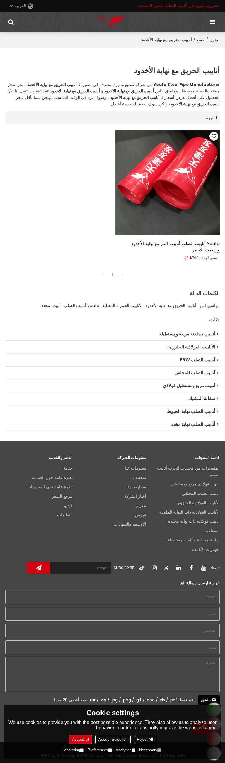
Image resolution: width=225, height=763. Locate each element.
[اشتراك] (38, 568)
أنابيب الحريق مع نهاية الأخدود (171, 305)
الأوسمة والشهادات (130, 524)
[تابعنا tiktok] (142, 568)
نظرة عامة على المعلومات (50, 487)
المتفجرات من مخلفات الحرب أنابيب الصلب (188, 471)
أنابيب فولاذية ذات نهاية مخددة (194, 521)
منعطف (139, 477)
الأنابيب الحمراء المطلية (122, 305)
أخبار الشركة (135, 496)
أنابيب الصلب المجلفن (201, 493)
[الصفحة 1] (102, 274)
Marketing (71, 750)
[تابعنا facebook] (191, 568)
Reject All (145, 739)
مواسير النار (209, 305)
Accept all (80, 739)
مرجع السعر (62, 496)
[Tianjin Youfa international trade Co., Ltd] (111, 22)
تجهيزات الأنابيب (206, 549)
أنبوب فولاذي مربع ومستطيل (195, 484)
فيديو (68, 506)
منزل (213, 40)
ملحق (206, 699)
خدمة (68, 468)
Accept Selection (112, 739)
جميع (201, 40)
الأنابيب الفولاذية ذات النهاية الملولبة (189, 512)
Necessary (148, 750)
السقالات (212, 531)
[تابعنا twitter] (166, 568)
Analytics (124, 750)
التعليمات (65, 515)
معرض (140, 506)
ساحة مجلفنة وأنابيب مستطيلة (193, 540)
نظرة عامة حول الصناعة (52, 477)
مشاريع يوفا (136, 487)
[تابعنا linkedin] (179, 568)
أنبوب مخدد (51, 305)
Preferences (98, 750)
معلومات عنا (135, 468)
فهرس (140, 515)
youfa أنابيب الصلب (81, 305)
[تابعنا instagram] (154, 568)
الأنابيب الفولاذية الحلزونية (197, 503)
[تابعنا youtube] (203, 568)
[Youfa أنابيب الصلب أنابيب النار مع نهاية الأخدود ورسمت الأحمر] (167, 182)
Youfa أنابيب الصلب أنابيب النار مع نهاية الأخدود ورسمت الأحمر (175, 247)
